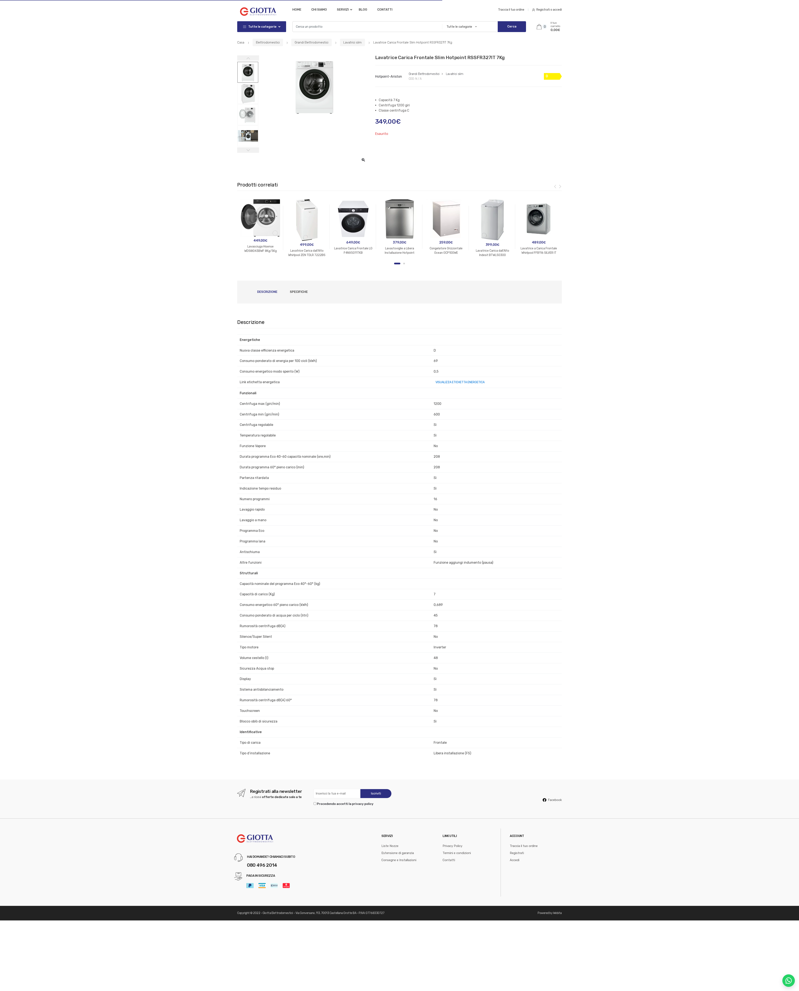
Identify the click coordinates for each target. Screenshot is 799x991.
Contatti (384, 9)
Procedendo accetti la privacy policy (345, 804)
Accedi (514, 860)
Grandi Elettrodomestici (311, 42)
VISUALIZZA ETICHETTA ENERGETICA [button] (460, 382)
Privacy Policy (452, 846)
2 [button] (404, 263)
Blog (363, 9)
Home (296, 9)
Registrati (517, 853)
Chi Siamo (319, 9)
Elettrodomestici (268, 42)
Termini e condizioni (457, 853)
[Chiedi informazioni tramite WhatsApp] (788, 980)
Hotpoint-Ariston (388, 76)
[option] (314, 86)
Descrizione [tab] (267, 292)
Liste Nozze (389, 846)
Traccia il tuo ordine (511, 9)
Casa (240, 42)
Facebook (555, 800)
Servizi (343, 9)
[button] (363, 160)
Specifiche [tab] (299, 292)
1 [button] (397, 263)
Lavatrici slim (352, 42)
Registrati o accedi (549, 9)
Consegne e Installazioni (398, 860)
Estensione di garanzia (397, 853)
